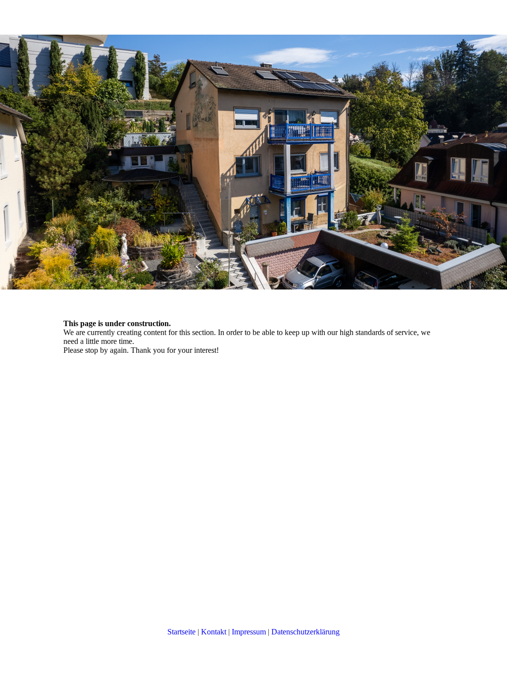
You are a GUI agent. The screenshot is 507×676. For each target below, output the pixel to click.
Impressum (249, 632)
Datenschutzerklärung (305, 632)
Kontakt (213, 632)
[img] (253, 162)
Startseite (181, 632)
